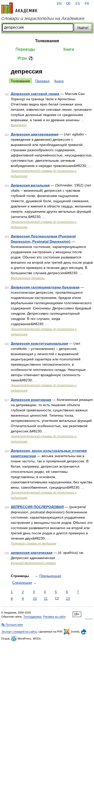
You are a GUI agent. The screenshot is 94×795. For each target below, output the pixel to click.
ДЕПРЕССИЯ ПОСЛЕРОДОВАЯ (37, 507)
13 (68, 599)
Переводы (25, 49)
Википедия (18, 125)
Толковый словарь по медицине (33, 543)
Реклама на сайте (54, 616)
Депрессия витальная (30, 185)
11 (46, 599)
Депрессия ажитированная (34, 134)
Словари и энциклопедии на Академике (42, 18)
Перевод (42, 81)
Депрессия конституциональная (39, 343)
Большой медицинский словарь (33, 563)
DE (68, 3)
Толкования (47, 41)
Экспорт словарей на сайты (19, 631)
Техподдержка (32, 616)
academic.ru (19, 7)
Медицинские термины (28, 278)
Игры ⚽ (25, 58)
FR (87, 3)
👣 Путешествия (12, 624)
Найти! (82, 28)
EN (59, 3)
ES (77, 3)
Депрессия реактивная (31, 400)
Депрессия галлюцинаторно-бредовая (45, 287)
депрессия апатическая (31, 553)
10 (35, 599)
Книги (68, 49)
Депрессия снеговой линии (35, 94)
